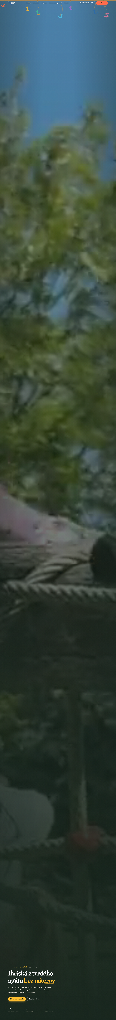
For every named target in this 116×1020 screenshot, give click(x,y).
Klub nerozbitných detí (55, 3)
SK (93, 3)
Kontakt (66, 3)
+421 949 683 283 (84, 3)
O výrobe (44, 3)
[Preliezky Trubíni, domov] (11, 3)
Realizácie (36, 3)
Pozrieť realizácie (34, 999)
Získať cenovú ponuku (17, 999)
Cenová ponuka (101, 3)
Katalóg (28, 3)
